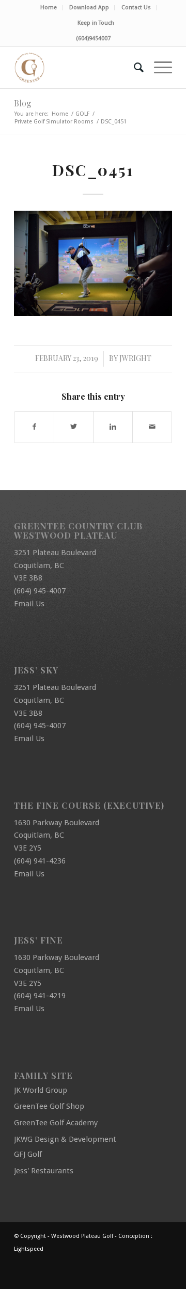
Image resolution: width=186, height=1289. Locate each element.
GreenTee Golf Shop (49, 1106)
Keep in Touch (96, 23)
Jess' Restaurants (43, 1170)
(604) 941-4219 (40, 995)
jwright (135, 358)
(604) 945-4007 (40, 590)
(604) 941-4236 (40, 861)
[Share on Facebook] (34, 427)
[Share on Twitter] (73, 427)
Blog (23, 103)
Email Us (29, 603)
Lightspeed (28, 1249)
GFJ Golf (28, 1154)
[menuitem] (49, 7)
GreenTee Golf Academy (56, 1122)
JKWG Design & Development (65, 1139)
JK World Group (40, 1090)
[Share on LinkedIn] (113, 427)
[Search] (133, 67)
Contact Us (136, 7)
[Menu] (158, 67)
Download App (89, 7)
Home (48, 7)
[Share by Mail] (152, 427)
